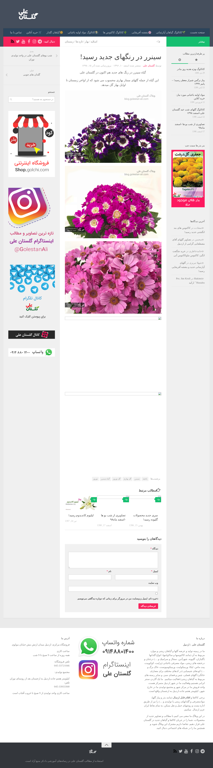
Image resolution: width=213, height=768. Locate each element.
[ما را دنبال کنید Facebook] (29, 41)
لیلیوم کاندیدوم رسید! (81, 515)
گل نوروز (116, 479)
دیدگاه (154, 548)
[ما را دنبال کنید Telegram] (40, 41)
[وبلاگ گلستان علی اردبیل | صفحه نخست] (27, 14)
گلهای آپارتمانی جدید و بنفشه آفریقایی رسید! (188, 267)
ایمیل (154, 571)
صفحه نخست (197, 32)
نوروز (95, 479)
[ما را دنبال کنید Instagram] (34, 41)
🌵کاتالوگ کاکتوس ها (115, 32)
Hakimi (198, 278)
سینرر (137, 479)
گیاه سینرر (105, 479)
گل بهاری (127, 479)
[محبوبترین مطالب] (196, 60)
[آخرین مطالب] (179, 60)
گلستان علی (149, 65)
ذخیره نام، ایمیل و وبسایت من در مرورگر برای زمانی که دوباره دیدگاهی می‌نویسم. (117, 598)
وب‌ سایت (153, 583)
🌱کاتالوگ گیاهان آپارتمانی (170, 32)
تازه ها (79, 41)
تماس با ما (16, 32)
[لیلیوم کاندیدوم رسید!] (81, 503)
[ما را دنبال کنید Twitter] (18, 41)
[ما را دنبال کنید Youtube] (23, 41)
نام (109, 571)
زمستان (69, 41)
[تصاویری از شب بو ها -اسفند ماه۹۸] (113, 503)
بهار (87, 41)
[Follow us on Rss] (12, 41)
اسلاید (94, 41)
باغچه (145, 479)
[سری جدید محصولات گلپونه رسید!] (145, 503)
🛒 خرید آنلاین (34, 32)
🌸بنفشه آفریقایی (141, 32)
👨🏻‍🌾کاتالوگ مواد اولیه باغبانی (83, 32)
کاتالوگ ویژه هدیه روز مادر (191, 69)
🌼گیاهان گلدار (54, 32)
